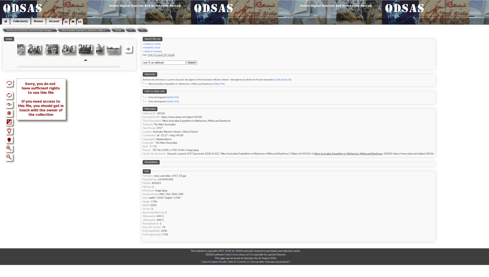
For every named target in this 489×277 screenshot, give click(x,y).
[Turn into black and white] (9, 113)
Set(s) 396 (173, 97)
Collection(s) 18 (283, 80)
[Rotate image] (9, 95)
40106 (118, 30)
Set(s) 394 (173, 101)
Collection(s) (20, 21)
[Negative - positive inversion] (9, 122)
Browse (38, 21)
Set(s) (157, 44)
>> (142, 30)
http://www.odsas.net (237, 255)
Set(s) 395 (219, 84)
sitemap (254, 262)
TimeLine (148, 44)
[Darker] (9, 139)
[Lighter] (9, 130)
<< (131, 30)
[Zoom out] (9, 157)
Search (192, 62)
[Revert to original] (9, 83)
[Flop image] (9, 104)
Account (54, 21)
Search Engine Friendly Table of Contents (224, 262)
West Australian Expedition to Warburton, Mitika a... (84, 30)
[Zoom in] (9, 148)
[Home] (6, 21)
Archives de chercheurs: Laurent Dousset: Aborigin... (30, 30)
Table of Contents (153, 51)
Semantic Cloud (152, 48)
